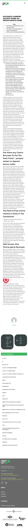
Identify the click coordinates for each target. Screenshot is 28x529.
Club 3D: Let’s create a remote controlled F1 (13, 374)
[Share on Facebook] (10, 310)
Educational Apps (6, 383)
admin (14, 325)
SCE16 (3, 425)
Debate (4, 380)
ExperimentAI (5, 386)
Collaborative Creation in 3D (9, 377)
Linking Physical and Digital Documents (11, 402)
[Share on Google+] (17, 310)
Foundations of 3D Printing (8, 389)
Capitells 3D (5, 364)
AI (2, 361)
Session (4, 435)
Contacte (3, 496)
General (4, 392)
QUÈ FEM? (3, 494)
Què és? (3, 492)
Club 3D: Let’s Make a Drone (8, 370)
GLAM (3, 395)
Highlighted (5, 398)
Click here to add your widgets (8, 505)
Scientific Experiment (7, 432)
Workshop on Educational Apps (9, 445)
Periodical (4, 415)
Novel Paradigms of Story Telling (10, 412)
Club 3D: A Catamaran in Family (9, 367)
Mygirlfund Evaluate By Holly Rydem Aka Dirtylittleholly (9, 342)
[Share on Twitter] (14, 310)
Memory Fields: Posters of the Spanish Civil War (13, 409)
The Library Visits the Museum (9, 439)
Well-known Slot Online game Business (16, 32)
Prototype (5, 419)
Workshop (4, 442)
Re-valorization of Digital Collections (11, 422)
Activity (4, 358)
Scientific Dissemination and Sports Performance (10, 429)
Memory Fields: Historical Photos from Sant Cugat (13, 406)
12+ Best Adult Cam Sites (21, 340)
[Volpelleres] (5, 3)
